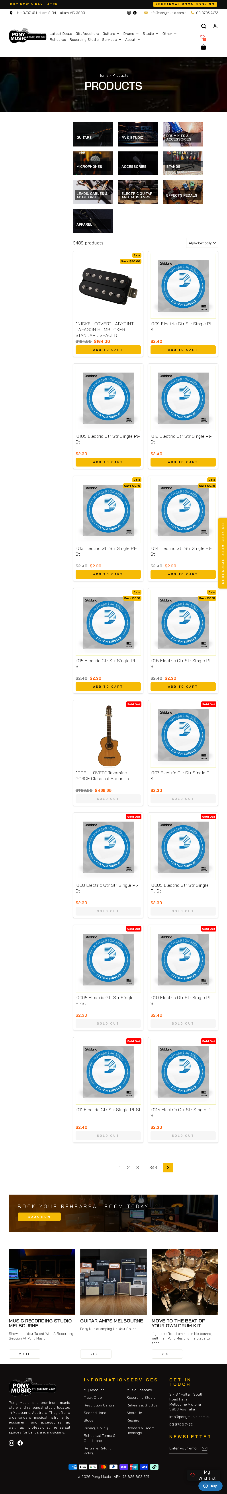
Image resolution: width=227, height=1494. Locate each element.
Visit (24, 1354)
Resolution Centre (99, 1405)
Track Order (93, 1397)
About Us (134, 1412)
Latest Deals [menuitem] (61, 33)
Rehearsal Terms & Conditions (99, 1438)
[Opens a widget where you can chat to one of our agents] (210, 1486)
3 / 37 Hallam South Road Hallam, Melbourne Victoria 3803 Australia (186, 1401)
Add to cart (108, 350)
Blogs (89, 1420)
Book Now (39, 1217)
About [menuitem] (130, 39)
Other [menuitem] (167, 33)
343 (153, 1167)
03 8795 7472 (207, 13)
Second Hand (95, 1412)
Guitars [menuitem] (109, 33)
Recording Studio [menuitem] (84, 39)
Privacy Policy (96, 1428)
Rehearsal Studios (142, 1405)
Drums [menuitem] (128, 33)
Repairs (133, 1420)
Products (121, 75)
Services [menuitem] (109, 39)
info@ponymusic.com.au (169, 13)
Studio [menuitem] (148, 33)
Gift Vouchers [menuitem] (87, 33)
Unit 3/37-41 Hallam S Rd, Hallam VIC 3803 (49, 13)
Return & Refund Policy (98, 1450)
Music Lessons (139, 1390)
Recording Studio (141, 1397)
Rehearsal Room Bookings (140, 1430)
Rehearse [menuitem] (58, 39)
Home (103, 75)
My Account (94, 1390)
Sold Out (108, 799)
